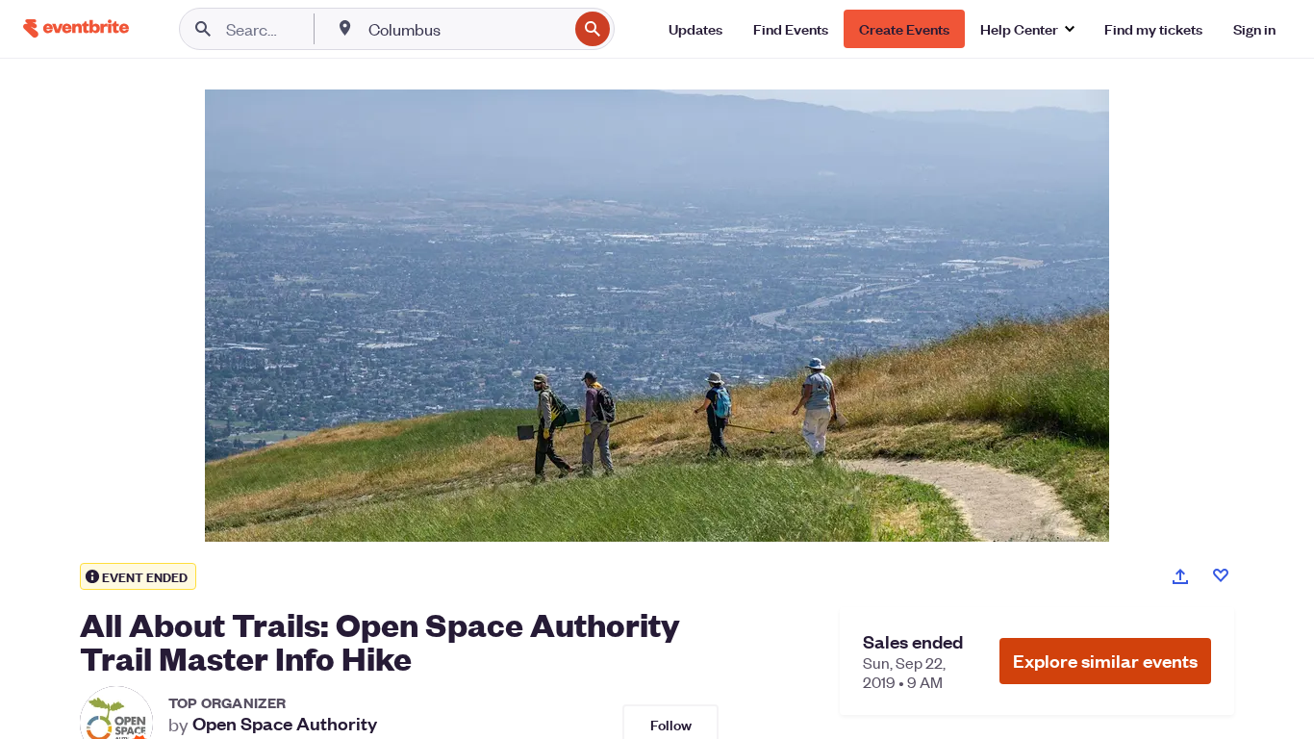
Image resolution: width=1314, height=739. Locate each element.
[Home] (76, 28)
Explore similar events (1105, 661)
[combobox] (466, 29)
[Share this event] (1180, 576)
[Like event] (1220, 575)
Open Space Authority (284, 723)
